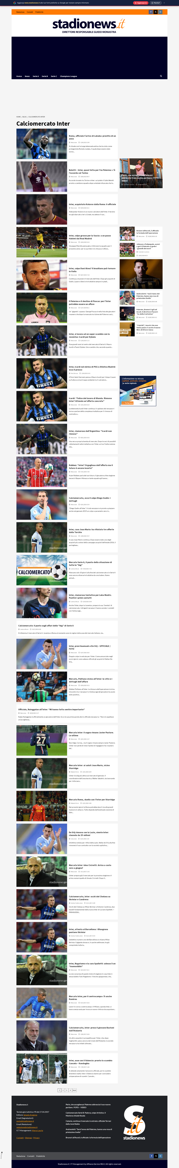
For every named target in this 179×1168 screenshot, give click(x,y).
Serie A (36, 76)
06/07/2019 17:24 (84, 275)
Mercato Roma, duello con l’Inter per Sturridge (92, 799)
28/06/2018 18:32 (84, 685)
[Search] (161, 76)
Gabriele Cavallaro (129, 184)
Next (74, 1090)
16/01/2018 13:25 (84, 839)
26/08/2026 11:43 (152, 333)
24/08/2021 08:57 (84, 176)
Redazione (20, 12)
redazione (74, 839)
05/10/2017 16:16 (84, 1003)
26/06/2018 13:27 (34, 713)
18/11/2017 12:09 (90, 903)
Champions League (68, 76)
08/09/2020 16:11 (84, 208)
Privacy (36, 1138)
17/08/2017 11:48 (84, 1067)
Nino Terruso (74, 373)
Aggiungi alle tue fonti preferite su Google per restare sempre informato (53, 3)
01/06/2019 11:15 (84, 340)
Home (19, 76)
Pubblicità (39, 12)
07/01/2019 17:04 (84, 472)
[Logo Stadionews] (134, 1122)
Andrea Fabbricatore (77, 903)
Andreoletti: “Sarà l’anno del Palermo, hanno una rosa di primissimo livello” (148, 296)
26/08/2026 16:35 (152, 236)
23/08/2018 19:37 (84, 536)
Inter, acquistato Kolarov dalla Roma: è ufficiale (92, 204)
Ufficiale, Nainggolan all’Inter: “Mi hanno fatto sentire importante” (51, 709)
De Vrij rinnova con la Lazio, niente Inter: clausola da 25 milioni (89, 834)
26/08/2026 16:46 (152, 301)
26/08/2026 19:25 (142, 184)
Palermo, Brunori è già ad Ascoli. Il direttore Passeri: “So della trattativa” (147, 311)
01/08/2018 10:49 (87, 601)
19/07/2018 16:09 (36, 629)
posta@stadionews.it (25, 1121)
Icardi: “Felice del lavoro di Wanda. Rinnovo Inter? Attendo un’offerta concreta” (90, 399)
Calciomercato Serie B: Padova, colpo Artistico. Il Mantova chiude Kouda (86, 1114)
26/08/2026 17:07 (137, 285)
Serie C (54, 76)
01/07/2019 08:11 (84, 308)
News (27, 76)
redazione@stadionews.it (27, 1127)
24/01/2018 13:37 (84, 739)
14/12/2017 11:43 (84, 871)
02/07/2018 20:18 (84, 652)
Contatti (30, 12)
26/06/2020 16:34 (84, 242)
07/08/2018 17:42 (87, 569)
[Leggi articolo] (41, 144)
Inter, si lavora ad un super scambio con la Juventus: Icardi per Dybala (89, 335)
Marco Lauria (37, 1130)
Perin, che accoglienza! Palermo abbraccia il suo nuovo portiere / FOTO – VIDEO (141, 178)
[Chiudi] (164, 3)
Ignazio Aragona (30, 1115)
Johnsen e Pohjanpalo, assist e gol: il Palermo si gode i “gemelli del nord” (148, 246)
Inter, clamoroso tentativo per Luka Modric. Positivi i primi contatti (90, 596)
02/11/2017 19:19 (90, 936)
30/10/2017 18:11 (84, 970)
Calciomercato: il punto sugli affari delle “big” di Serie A (46, 625)
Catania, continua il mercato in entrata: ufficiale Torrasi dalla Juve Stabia (141, 280)
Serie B (45, 76)
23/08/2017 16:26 (84, 1034)
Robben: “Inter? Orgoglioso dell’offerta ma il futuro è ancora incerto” (91, 466)
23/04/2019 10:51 (85, 373)
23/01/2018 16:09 (86, 772)
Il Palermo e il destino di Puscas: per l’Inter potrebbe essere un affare (90, 302)
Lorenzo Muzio (75, 569)
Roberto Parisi (75, 772)
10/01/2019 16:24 (84, 405)
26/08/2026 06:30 (143, 255)
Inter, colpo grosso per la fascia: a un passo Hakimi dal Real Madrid (90, 237)
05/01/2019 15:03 (84, 504)
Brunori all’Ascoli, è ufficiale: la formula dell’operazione (148, 232)
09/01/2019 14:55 (84, 437)
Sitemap (28, 1138)
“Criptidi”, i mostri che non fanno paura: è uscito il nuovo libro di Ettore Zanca (148, 327)
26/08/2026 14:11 (152, 317)
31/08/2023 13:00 (84, 142)
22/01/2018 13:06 (86, 803)
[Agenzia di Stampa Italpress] (138, 391)
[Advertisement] (89, 55)
